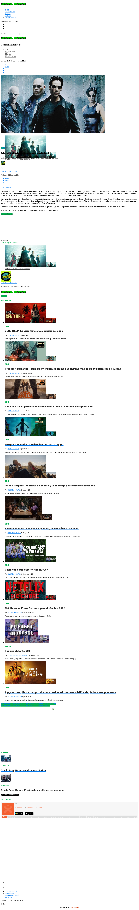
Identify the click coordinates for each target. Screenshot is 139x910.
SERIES (7, 14)
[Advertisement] (23, 228)
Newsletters (9, 893)
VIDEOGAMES (10, 12)
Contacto (8, 897)
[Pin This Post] (71, 70)
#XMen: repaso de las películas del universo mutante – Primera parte (28, 704)
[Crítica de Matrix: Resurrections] (30, 267)
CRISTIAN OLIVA (14, 490)
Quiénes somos (11, 891)
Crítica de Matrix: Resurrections (17, 159)
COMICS (8, 16)
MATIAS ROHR (13, 335)
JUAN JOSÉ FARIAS (15, 612)
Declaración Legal (12, 895)
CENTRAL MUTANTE (9, 171)
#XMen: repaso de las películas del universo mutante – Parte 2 (25, 706)
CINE (7, 10)
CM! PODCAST (10, 18)
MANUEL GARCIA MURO (17, 655)
